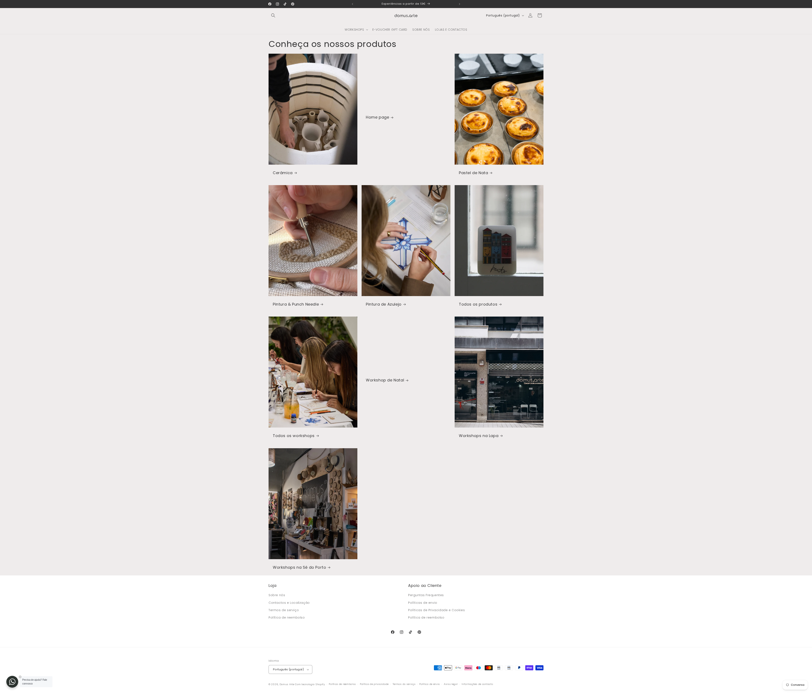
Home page (377, 117)
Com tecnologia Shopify (310, 684)
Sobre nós (277, 595)
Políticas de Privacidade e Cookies (436, 610)
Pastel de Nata (473, 172)
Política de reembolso (287, 617)
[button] (273, 15)
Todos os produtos (478, 304)
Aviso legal (451, 684)
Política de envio (429, 684)
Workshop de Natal (385, 380)
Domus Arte (287, 684)
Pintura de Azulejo (384, 304)
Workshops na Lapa (478, 435)
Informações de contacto (477, 684)
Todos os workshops (294, 435)
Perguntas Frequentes (426, 595)
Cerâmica (283, 172)
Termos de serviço (284, 610)
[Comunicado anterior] (352, 4)
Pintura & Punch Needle (296, 304)
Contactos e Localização (289, 603)
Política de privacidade (374, 684)
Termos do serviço (404, 684)
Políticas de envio (422, 603)
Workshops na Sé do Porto (299, 567)
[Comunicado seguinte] (459, 4)
